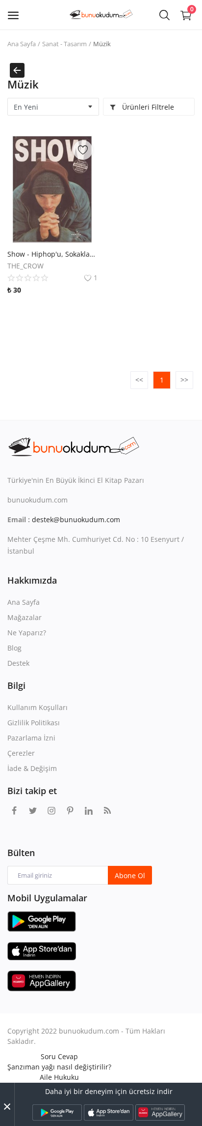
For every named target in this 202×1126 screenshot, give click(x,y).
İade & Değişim (32, 768)
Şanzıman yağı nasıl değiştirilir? (59, 1066)
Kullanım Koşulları (37, 707)
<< (139, 380)
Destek (18, 663)
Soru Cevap (59, 1056)
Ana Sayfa (21, 43)
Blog (14, 647)
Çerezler (21, 753)
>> (184, 380)
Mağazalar (24, 617)
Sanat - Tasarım (64, 43)
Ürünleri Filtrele (147, 107)
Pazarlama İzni (31, 737)
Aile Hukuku (59, 1077)
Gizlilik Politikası (33, 722)
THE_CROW (25, 265)
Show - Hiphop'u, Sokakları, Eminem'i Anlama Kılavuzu (52, 254)
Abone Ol (130, 875)
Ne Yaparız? (26, 632)
